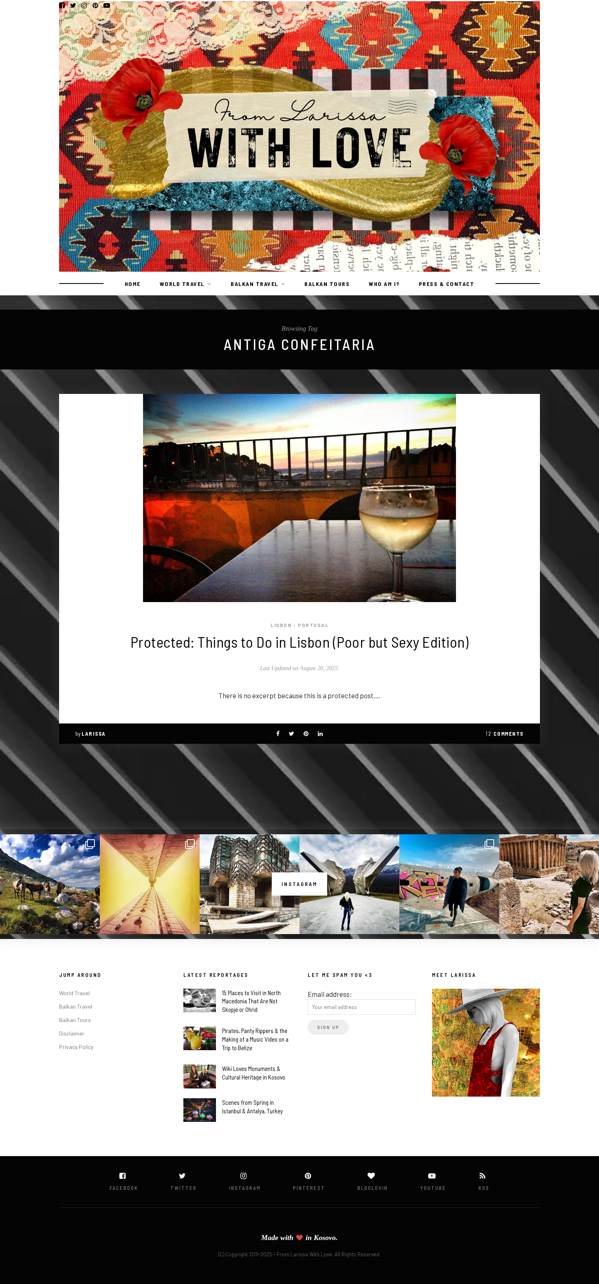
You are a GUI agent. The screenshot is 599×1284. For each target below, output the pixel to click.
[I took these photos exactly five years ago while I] (50, 884)
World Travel (182, 283)
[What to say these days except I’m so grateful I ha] (150, 884)
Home (133, 283)
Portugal (313, 625)
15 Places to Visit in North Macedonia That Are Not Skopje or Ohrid (251, 1001)
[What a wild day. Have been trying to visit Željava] (449, 884)
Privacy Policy (76, 1046)
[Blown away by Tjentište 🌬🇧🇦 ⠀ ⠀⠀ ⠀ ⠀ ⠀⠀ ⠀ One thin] (349, 884)
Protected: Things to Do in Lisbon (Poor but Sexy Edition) (299, 642)
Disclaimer (71, 1033)
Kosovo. (326, 1237)
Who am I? (384, 283)
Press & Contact (447, 283)
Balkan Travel (254, 283)
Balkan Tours (327, 283)
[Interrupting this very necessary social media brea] (549, 884)
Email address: (330, 994)
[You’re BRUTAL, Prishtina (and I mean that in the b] (250, 884)
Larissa (93, 733)
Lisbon (281, 625)
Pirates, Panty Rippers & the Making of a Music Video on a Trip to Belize (255, 1039)
